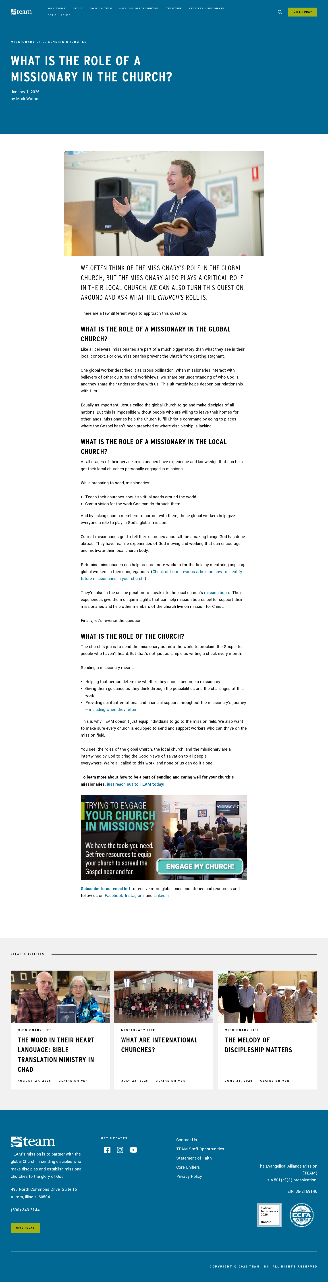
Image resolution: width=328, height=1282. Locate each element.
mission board (217, 593)
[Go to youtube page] (131, 1151)
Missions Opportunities (139, 8)
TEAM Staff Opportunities (200, 1149)
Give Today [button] (25, 1228)
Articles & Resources (207, 8)
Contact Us (186, 1140)
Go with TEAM (101, 8)
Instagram (134, 896)
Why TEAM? (57, 8)
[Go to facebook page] (105, 1151)
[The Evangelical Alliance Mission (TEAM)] (27, 12)
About (78, 8)
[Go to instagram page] (118, 1151)
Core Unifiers (188, 1167)
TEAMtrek (174, 8)
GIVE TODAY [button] (303, 12)
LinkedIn (161, 896)
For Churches (59, 15)
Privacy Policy (189, 1176)
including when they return (113, 709)
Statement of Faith (194, 1158)
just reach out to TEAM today (135, 784)
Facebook (114, 896)
